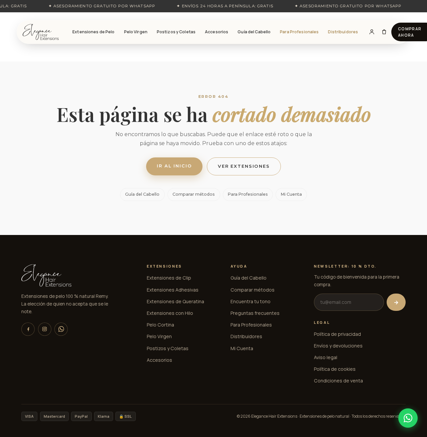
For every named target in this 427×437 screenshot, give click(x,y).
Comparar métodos (193, 194)
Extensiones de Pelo (93, 32)
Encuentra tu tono (251, 301)
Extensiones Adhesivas (172, 290)
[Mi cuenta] (372, 32)
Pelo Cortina (160, 325)
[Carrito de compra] (384, 32)
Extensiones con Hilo (170, 313)
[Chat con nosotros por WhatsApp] (408, 418)
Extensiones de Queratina (175, 301)
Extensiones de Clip (169, 278)
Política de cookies (335, 369)
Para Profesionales (299, 32)
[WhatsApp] (61, 329)
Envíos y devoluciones (338, 345)
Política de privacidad (337, 334)
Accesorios (216, 32)
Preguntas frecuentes (255, 313)
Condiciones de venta (338, 380)
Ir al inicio (174, 165)
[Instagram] (44, 329)
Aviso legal (325, 357)
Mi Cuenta (291, 194)
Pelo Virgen (135, 32)
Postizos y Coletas (176, 32)
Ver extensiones (244, 166)
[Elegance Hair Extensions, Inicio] (41, 32)
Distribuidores (343, 32)
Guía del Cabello (254, 32)
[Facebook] (28, 329)
